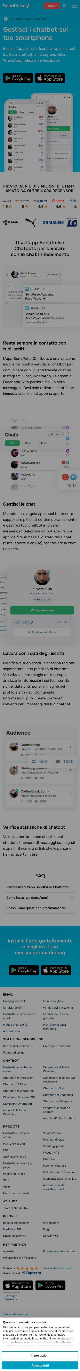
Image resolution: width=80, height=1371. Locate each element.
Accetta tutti (40, 1365)
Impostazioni (40, 1355)
